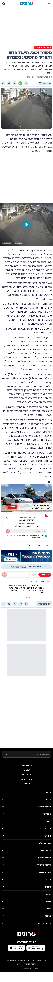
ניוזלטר (26, 783)
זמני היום (21, 960)
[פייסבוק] (3, 604)
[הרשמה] (8, 531)
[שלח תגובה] (4, 574)
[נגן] (26, 224)
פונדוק (42, 147)
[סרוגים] (26, 934)
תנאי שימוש (11, 960)
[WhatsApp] (20, 83)
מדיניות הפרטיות (30, 964)
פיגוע (9, 250)
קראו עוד (12, 507)
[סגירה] (6, 517)
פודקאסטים (26, 779)
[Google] (26, 83)
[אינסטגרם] (15, 604)
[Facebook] (9, 83)
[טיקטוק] (20, 604)
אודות (19, 964)
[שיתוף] (3, 83)
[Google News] (26, 604)
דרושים (26, 770)
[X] (15, 83)
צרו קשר (31, 960)
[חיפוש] (3, 3)
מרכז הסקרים (26, 765)
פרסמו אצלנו (41, 960)
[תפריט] (48, 3)
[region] (26, 224)
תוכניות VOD (26, 774)
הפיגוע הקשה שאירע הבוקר (35, 143)
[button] (49, 482)
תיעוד (48, 135)
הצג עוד (27, 597)
